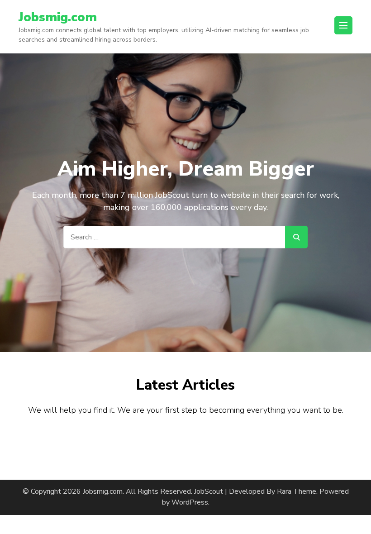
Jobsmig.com (58, 17)
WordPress (189, 502)
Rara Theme (296, 491)
